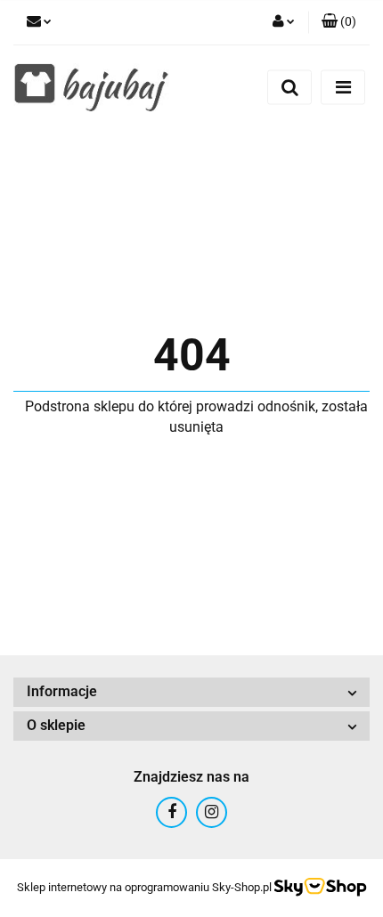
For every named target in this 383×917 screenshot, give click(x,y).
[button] (339, 22)
